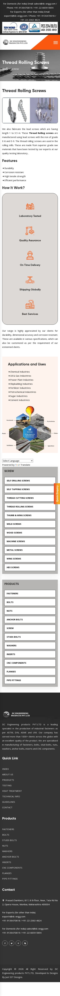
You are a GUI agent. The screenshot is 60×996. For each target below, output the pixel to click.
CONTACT (7, 807)
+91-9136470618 (46, 15)
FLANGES (7, 873)
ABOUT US (7, 774)
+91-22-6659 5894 (43, 7)
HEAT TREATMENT (12, 790)
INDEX (5, 768)
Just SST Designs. (14, 977)
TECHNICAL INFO (11, 796)
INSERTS (6, 862)
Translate (25, 464)
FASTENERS (8, 829)
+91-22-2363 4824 (30, 19)
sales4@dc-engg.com (44, 3)
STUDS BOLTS (9, 840)
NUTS (5, 845)
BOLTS (5, 834)
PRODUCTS (8, 779)
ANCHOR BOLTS (10, 856)
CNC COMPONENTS (12, 867)
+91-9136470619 (23, 7)
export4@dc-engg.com (15, 15)
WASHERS (7, 851)
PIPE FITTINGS (10, 878)
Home (5, 69)
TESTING (7, 785)
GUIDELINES (8, 801)
